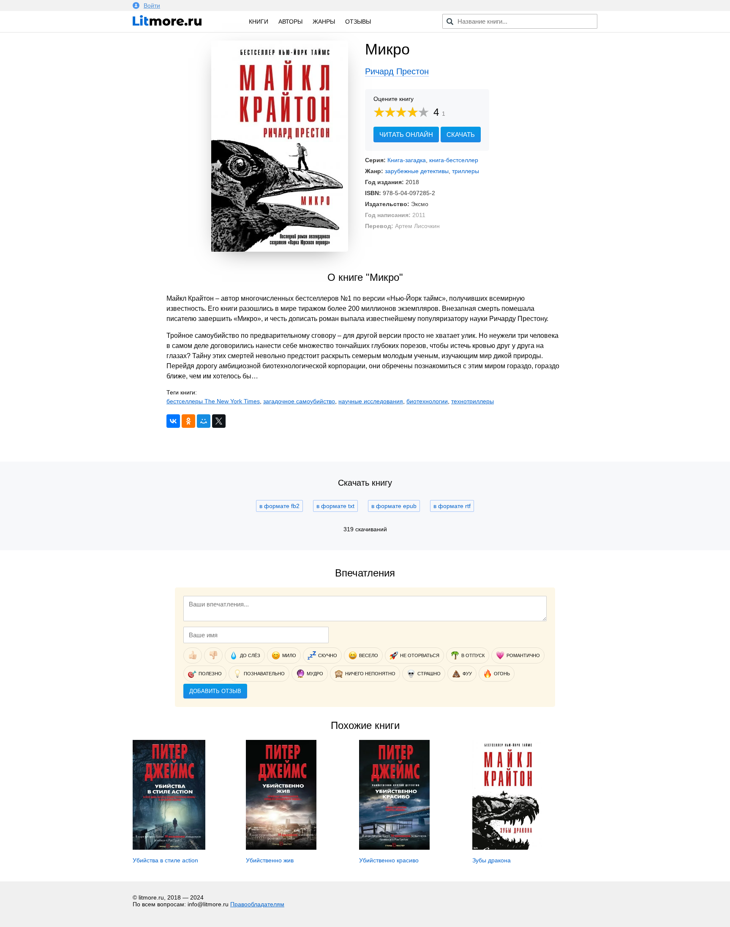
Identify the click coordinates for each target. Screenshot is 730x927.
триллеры (465, 171)
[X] (219, 421)
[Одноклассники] (188, 421)
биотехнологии (427, 401)
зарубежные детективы (417, 171)
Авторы (290, 21)
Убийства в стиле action (165, 860)
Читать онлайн (406, 134)
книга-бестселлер (453, 160)
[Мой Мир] (203, 421)
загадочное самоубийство (299, 401)
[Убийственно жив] (281, 847)
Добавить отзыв (215, 691)
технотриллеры (472, 401)
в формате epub (394, 506)
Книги (258, 21)
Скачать (461, 134)
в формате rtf (452, 506)
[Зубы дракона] (507, 847)
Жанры (324, 21)
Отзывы (358, 21)
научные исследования (370, 401)
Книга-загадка (406, 160)
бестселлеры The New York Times (213, 401)
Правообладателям (257, 904)
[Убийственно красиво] (394, 847)
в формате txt (335, 506)
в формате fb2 (279, 506)
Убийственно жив (270, 860)
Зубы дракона (491, 860)
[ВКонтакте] (173, 421)
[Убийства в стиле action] (169, 847)
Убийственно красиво (389, 860)
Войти (152, 5)
